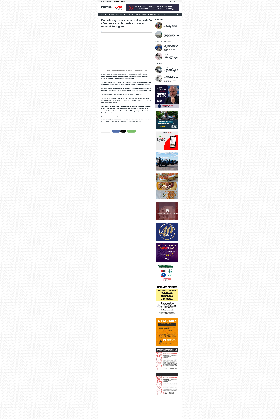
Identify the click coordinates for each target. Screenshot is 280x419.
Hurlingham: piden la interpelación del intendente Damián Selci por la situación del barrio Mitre (171, 56)
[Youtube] (170, 1)
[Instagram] (176, 1)
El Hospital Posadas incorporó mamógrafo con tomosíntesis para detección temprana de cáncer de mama (170, 79)
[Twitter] (174, 1)
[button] (177, 14)
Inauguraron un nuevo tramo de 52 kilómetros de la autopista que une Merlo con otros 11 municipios (171, 34)
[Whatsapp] (178, 1)
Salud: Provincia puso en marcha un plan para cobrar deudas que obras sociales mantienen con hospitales (170, 70)
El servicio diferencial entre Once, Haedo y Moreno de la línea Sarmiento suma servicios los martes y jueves (170, 48)
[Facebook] (172, 1)
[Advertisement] (167, 407)
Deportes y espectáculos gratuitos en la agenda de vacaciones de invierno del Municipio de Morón (170, 26)
